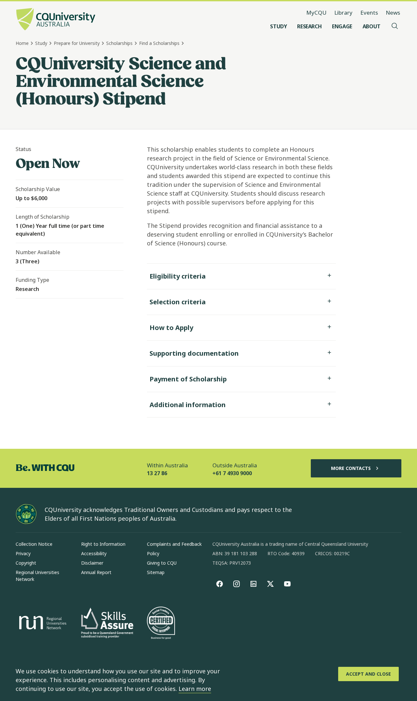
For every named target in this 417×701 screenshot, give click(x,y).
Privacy (23, 553)
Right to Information (103, 544)
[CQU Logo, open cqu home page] (56, 20)
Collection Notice (34, 544)
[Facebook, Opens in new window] (219, 584)
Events (369, 12)
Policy (153, 553)
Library (343, 12)
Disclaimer (92, 563)
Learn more (195, 689)
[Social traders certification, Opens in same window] (161, 623)
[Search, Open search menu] (394, 26)
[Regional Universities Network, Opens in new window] (42, 623)
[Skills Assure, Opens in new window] (107, 624)
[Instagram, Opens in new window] (236, 584)
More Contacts (351, 468)
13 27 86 (157, 473)
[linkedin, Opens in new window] (253, 584)
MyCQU (316, 12)
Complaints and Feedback (174, 544)
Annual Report (96, 572)
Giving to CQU (162, 563)
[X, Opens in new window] (270, 584)
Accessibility (94, 553)
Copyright (26, 563)
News (393, 12)
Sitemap (156, 572)
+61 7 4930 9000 (232, 473)
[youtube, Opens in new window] (287, 584)
